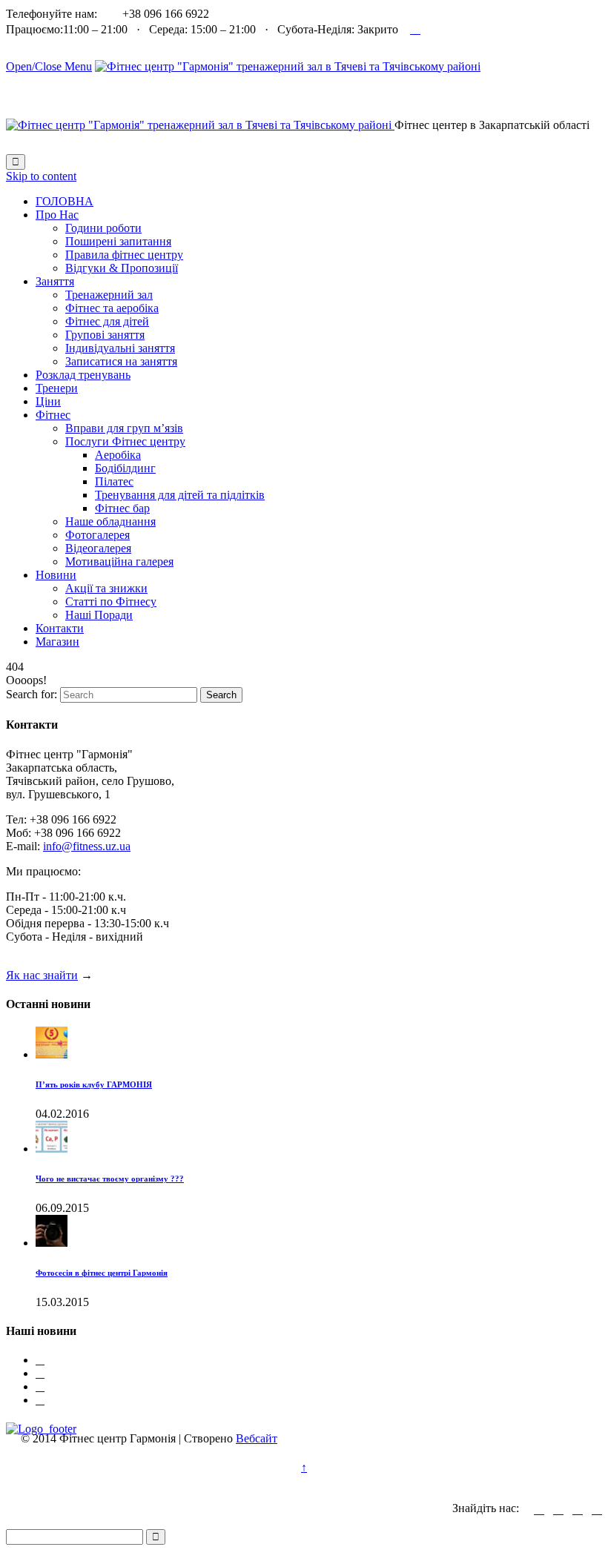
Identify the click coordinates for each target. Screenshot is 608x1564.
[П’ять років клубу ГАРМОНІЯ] (51, 1054)
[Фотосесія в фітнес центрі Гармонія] (51, 1242)
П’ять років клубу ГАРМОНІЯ (94, 1084)
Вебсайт (256, 1438)
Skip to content (41, 176)
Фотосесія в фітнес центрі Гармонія (102, 1272)
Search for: (31, 694)
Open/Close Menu (49, 66)
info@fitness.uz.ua (86, 846)
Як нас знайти (42, 975)
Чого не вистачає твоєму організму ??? (110, 1178)
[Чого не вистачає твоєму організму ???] (51, 1148)
